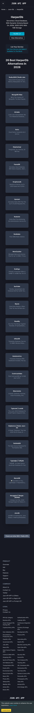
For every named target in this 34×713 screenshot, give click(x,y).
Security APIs (21, 654)
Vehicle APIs (6, 681)
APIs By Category (8, 617)
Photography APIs (22, 679)
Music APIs (6, 676)
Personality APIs (22, 676)
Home (3, 9)
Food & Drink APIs (8, 673)
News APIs (6, 647)
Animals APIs (21, 684)
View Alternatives (17, 38)
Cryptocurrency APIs (9, 627)
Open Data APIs (22, 647)
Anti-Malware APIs (8, 662)
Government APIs (8, 642)
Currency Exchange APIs (23, 628)
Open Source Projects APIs (9, 651)
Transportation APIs (8, 665)
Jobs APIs (5, 644)
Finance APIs (21, 634)
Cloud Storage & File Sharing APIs (8, 623)
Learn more (13, 705)
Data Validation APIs (8, 632)
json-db (11, 9)
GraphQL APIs (7, 639)
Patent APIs (20, 650)
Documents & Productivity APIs (8, 635)
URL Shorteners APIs (23, 665)
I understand (6, 710)
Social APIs (20, 657)
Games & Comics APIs (23, 673)
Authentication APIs (23, 617)
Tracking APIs (21, 662)
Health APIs (20, 642)
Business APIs (7, 620)
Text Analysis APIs (22, 660)
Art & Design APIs (22, 687)
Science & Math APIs (9, 654)
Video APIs (20, 681)
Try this (15, 34)
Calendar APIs (21, 620)
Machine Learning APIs (23, 644)
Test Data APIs (21, 671)
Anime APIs (6, 687)
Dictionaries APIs (22, 668)
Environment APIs (8, 671)
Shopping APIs (7, 657)
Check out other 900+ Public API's (17, 536)
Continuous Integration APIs (23, 623)
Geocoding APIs (22, 639)
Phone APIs (6, 679)
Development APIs (22, 632)
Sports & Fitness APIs (9, 660)
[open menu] (3, 3)
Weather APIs (6, 684)
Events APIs (6, 668)
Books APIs (6, 689)
